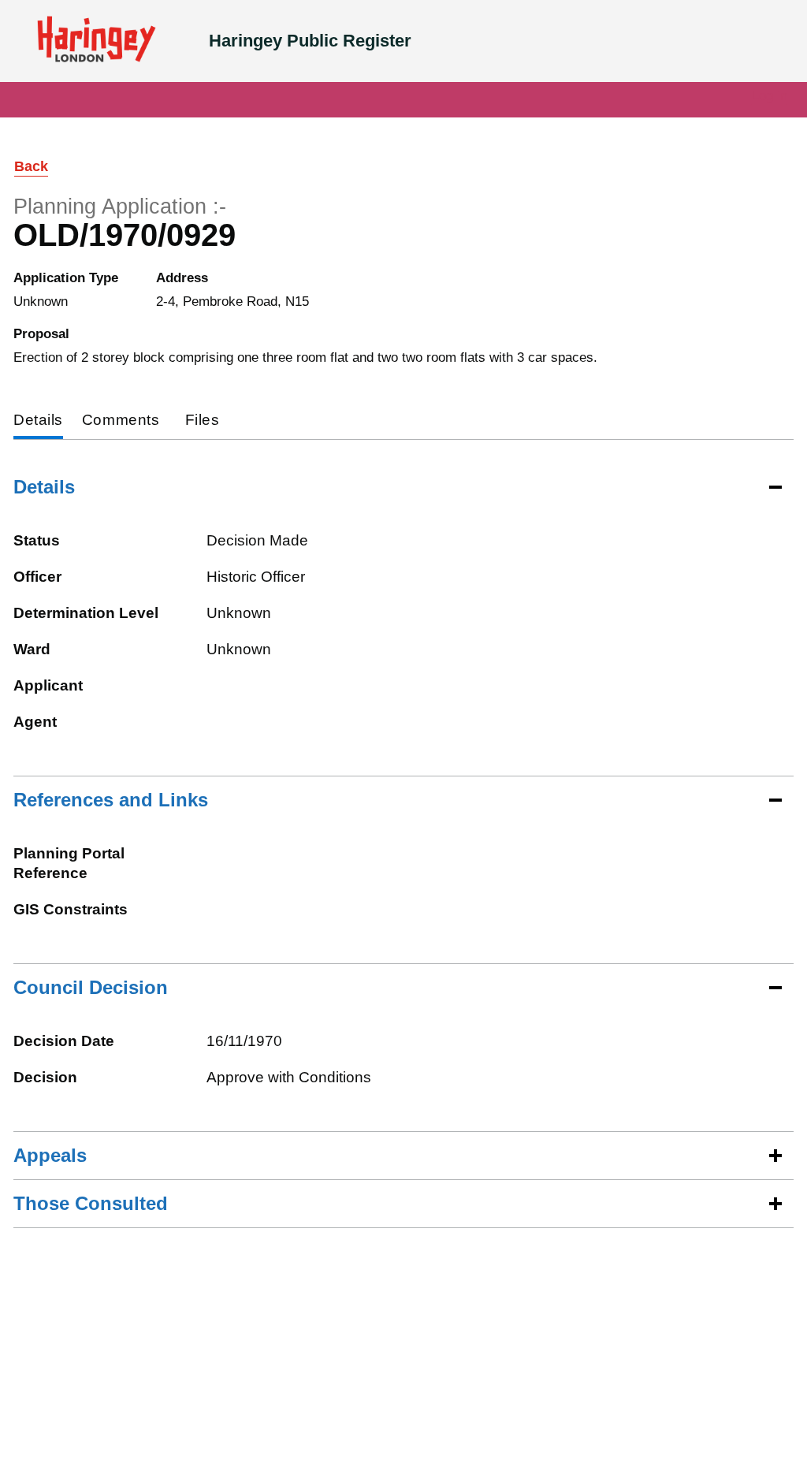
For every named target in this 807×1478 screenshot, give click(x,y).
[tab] (38, 421)
